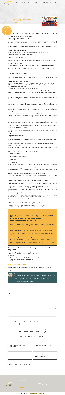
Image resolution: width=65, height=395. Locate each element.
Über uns (23, 2)
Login (60, 2)
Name (10, 310)
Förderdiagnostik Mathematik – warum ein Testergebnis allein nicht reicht (19, 365)
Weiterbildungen (43, 2)
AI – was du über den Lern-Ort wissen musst (36, 393)
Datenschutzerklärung (43, 384)
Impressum (40, 383)
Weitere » (38, 370)
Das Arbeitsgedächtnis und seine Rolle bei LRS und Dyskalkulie (44, 355)
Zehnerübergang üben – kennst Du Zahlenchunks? (18, 346)
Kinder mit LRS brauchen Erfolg (17, 355)
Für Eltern (35, 2)
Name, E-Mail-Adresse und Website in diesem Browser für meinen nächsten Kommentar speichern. (27, 321)
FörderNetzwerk (53, 2)
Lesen (14, 17)
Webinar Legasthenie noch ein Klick (43, 345)
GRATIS (17, 2)
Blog (29, 2)
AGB (19, 385)
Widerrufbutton (21, 387)
